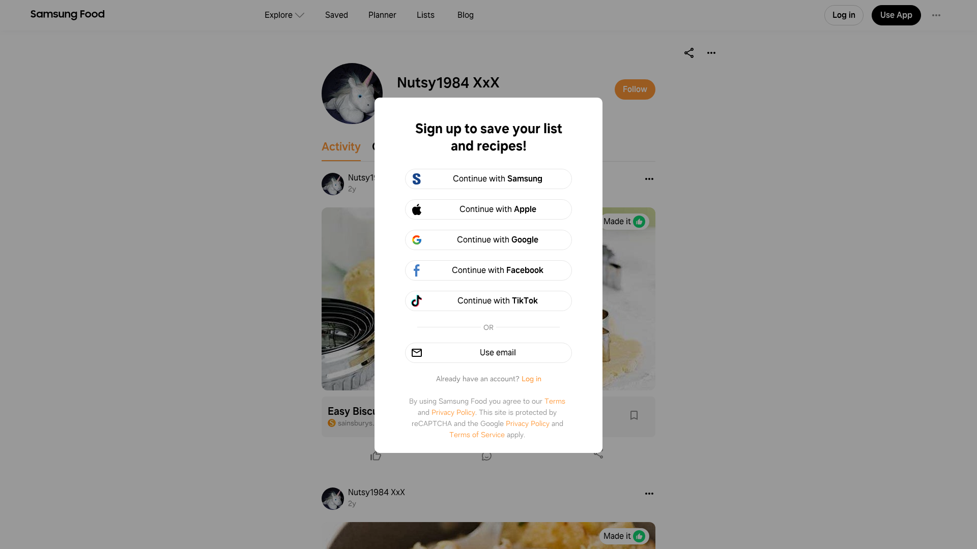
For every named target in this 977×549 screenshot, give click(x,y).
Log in (531, 378)
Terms (554, 401)
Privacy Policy (453, 412)
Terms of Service (477, 434)
